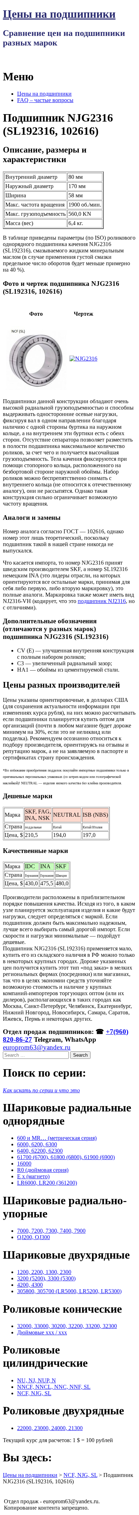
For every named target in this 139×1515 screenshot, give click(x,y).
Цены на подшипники (59, 13)
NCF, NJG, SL (34, 1393)
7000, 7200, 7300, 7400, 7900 (51, 1231)
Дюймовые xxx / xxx (42, 1332)
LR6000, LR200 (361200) (47, 1183)
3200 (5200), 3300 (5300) (46, 1278)
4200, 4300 (30, 1285)
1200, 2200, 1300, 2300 (44, 1272)
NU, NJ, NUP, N (36, 1380)
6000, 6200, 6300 (37, 1144)
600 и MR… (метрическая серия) (57, 1138)
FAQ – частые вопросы (45, 100)
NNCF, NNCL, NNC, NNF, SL (54, 1387)
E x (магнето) (33, 1176)
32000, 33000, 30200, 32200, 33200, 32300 (67, 1326)
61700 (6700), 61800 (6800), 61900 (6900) (66, 1157)
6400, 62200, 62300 (40, 1151)
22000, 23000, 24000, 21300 (50, 1428)
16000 (24, 1164)
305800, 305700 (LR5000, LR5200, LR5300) (69, 1291)
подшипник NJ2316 (102, 601)
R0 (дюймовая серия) (42, 1170)
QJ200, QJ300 (33, 1237)
